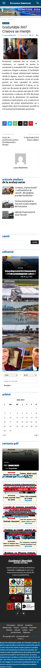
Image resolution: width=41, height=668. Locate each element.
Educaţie (17, 630)
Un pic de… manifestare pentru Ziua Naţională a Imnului (10, 141)
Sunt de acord (17, 667)
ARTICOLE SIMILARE (12, 179)
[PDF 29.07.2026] (20, 527)
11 (17, 417)
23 (5, 426)
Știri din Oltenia (16, 632)
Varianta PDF (10, 443)
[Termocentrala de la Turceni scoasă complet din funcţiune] (8, 204)
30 (5, 431)
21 (31, 422)
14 (31, 417)
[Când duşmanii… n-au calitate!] (20, 290)
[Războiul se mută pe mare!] (20, 313)
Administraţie (7, 627)
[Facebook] (17, 613)
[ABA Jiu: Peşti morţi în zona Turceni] (8, 215)
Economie (24, 627)
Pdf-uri (6, 462)
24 (10, 426)
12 (22, 417)
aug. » (36, 435)
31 (10, 431)
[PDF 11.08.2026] (20, 482)
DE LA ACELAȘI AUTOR (13, 182)
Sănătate (9, 630)
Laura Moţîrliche (10, 35)
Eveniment (33, 627)
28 (31, 426)
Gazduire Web (33, 636)
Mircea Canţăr (13, 277)
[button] (38, 3)
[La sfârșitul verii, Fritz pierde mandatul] (20, 359)
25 (17, 426)
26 (22, 426)
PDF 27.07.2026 (11, 465)
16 (5, 422)
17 (10, 422)
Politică (16, 627)
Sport (31, 630)
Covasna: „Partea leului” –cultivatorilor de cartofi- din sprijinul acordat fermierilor (26, 191)
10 (10, 417)
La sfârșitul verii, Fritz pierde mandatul (20, 272)
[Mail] (23, 613)
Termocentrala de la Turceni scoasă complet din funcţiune (26, 204)
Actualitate (11, 20)
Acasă (4, 20)
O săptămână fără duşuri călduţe (31, 138)
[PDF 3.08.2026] (20, 505)
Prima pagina (11, 625)
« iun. (4, 435)
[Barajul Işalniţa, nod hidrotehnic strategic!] (20, 336)
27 (27, 426)
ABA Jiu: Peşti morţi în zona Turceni (25, 213)
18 (17, 422)
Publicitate (26, 632)
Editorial (7, 251)
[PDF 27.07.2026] (20, 550)
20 (27, 422)
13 (27, 417)
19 (22, 422)
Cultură (24, 630)
